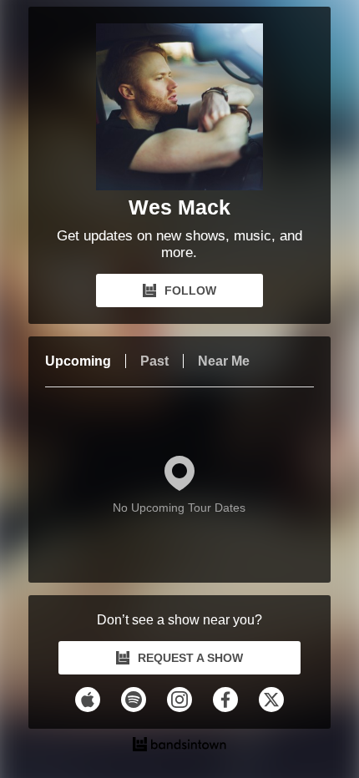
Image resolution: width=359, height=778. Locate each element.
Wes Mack (179, 207)
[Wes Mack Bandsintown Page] (179, 106)
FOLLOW (190, 290)
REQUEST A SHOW (190, 657)
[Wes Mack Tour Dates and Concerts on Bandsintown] (179, 746)
